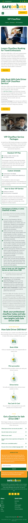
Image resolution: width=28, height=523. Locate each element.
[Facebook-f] (20, 1)
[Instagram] (22, 1)
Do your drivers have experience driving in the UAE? (12, 439)
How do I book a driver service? (9, 432)
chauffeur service (18, 484)
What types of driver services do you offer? (12, 428)
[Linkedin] (25, 1)
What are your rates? (6, 435)
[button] (3, 13)
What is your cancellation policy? (9, 443)
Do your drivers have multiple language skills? (12, 446)
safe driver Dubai (7, 91)
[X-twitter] (27, 1)
